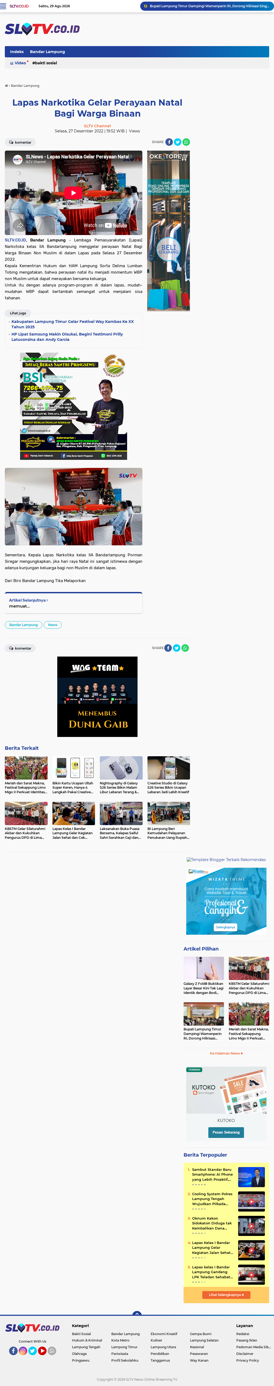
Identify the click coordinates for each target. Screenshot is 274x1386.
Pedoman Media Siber (254, 1347)
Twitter (35, 1357)
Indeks (17, 51)
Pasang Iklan (246, 1340)
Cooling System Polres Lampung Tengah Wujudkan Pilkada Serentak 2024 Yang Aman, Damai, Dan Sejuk (212, 1199)
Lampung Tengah (86, 1347)
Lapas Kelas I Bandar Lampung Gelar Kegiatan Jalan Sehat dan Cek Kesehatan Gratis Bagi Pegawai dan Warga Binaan (211, 1247)
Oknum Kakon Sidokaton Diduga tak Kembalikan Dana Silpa (212, 1223)
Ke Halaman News (225, 1053)
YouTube (46, 1357)
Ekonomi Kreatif (164, 1334)
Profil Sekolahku (124, 1360)
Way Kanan (199, 1360)
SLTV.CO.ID (19, 6)
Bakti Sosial (46, 63)
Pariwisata (119, 1354)
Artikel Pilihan (201, 949)
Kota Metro (120, 1340)
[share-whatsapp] (186, 142)
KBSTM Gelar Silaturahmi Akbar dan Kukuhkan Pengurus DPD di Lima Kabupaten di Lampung (249, 988)
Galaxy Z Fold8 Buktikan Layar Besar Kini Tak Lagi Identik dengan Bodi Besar (203, 988)
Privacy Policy (247, 1360)
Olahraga (79, 1354)
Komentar (22, 142)
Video (20, 63)
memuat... (19, 606)
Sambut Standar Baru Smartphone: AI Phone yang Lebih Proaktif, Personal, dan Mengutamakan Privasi (212, 1174)
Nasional (197, 1347)
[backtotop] (137, 1316)
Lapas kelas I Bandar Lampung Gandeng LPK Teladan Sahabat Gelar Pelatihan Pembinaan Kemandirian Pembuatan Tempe (211, 1272)
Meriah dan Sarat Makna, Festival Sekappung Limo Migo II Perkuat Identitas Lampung (209, 6)
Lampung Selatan (204, 1340)
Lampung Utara (163, 1347)
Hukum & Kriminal (87, 1340)
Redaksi (242, 1334)
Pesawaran (199, 1354)
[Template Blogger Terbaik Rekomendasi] (226, 859)
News (52, 625)
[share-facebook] (169, 142)
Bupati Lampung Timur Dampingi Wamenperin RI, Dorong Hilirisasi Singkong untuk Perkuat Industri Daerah (204, 1034)
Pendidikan (160, 1354)
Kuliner (156, 1340)
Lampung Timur (124, 1347)
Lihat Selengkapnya (225, 1295)
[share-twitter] (177, 142)
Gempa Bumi (200, 1334)
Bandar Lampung (47, 51)
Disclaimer (244, 1354)
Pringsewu (80, 1360)
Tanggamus (160, 1360)
